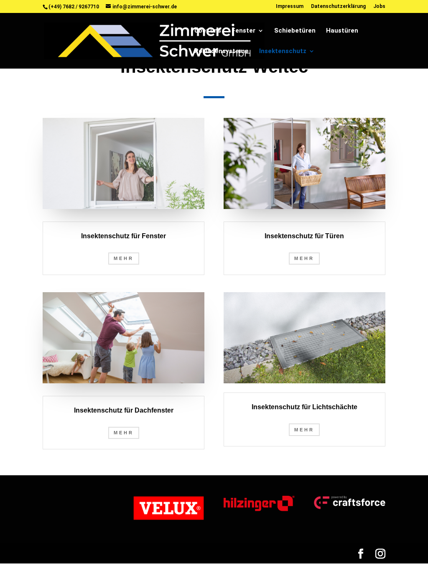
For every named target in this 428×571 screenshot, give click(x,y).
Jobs (379, 6)
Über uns (207, 31)
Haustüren (342, 31)
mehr (304, 258)
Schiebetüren (295, 31)
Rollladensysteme (221, 51)
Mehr (124, 258)
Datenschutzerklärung (338, 6)
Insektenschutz (282, 51)
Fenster (243, 31)
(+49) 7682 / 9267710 (73, 7)
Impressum (289, 6)
